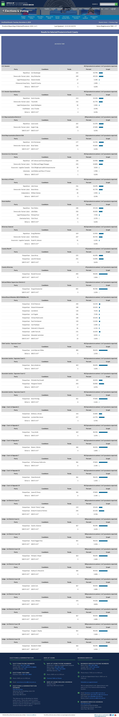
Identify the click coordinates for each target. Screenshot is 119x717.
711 (25, 669)
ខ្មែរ (102, 9)
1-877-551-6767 (94, 667)
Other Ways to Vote (40, 17)
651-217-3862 (27, 674)
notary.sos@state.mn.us (97, 698)
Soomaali (59, 9)
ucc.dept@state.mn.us (95, 696)
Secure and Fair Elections (76, 17)
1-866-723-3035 (60, 669)
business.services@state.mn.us (94, 693)
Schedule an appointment (89, 682)
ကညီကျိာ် (113, 9)
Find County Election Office (66, 17)
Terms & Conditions (31, 715)
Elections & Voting (17, 11)
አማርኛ (106, 9)
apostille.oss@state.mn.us (99, 694)
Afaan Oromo (95, 9)
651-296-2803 (93, 665)
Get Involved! (85, 17)
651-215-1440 (25, 665)
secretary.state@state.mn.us (26, 682)
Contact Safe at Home (54, 678)
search (95, 4)
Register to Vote (23, 17)
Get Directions (18, 689)
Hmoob (53, 9)
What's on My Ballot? (49, 17)
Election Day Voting (31, 17)
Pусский (74, 9)
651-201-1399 (59, 667)
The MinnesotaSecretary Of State (20, 4)
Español (47, 9)
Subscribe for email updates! (102, 715)
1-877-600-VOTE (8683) (28, 667)
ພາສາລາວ (86, 9)
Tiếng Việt (67, 9)
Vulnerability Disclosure (100, 716)
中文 (80, 9)
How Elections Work (94, 17)
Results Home (103, 22)
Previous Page (113, 22)
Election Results (57, 17)
